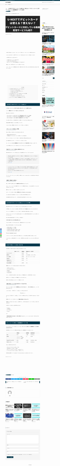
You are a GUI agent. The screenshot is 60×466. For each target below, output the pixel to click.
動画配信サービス (8, 11)
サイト (8, 451)
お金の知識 (44, 83)
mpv (10, 395)
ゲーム (44, 85)
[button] (8, 379)
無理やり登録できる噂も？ (15, 92)
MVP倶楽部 (8, 2)
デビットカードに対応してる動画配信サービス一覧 (17, 97)
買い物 (44, 90)
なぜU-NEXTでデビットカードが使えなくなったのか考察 (18, 93)
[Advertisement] (23, 42)
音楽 (43, 92)
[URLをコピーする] (37, 379)
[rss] (52, 0)
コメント (8, 434)
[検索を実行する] (53, 78)
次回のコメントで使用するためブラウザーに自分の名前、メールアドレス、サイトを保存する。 (20, 454)
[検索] (53, 0)
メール (8, 448)
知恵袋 (11, 162)
